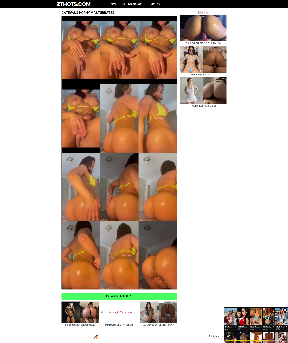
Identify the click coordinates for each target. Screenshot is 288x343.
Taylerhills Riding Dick (203, 106)
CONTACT (156, 4)
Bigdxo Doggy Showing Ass (80, 325)
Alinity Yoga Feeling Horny (158, 325)
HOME (113, 4)
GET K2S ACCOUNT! (133, 4)
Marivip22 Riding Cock (203, 75)
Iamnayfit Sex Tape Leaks (119, 325)
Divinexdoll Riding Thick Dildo (203, 43)
